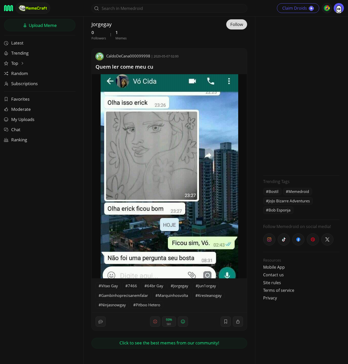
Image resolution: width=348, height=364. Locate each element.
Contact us (273, 275)
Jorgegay (180, 285)
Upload (42, 25)
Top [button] (15, 63)
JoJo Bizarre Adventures (289, 200)
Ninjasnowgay (113, 304)
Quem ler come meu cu (124, 66)
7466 (132, 285)
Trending (20, 53)
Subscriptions (24, 83)
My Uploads (22, 119)
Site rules (272, 282)
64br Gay (155, 285)
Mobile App (274, 267)
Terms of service (278, 290)
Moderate (21, 109)
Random (19, 73)
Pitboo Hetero (148, 304)
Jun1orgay (207, 285)
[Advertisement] (301, 95)
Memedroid (298, 191)
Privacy (270, 298)
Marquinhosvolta (173, 295)
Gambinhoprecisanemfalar (124, 295)
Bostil (273, 191)
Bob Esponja (279, 210)
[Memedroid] (8, 8)
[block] (238, 321)
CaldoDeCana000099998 (128, 55)
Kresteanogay (210, 295)
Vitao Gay (109, 285)
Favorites (20, 99)
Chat (15, 129)
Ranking (19, 140)
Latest (17, 43)
